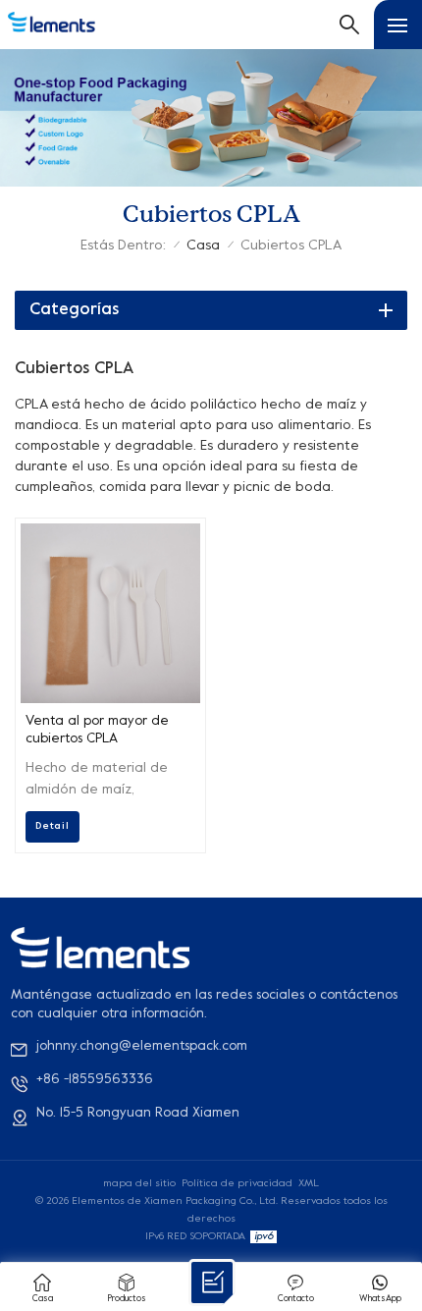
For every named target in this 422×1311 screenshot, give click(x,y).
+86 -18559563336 (94, 1079)
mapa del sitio (139, 1183)
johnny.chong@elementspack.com (141, 1046)
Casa (203, 246)
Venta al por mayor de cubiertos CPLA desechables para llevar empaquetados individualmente (102, 731)
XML (308, 1183)
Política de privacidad (237, 1183)
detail (52, 826)
